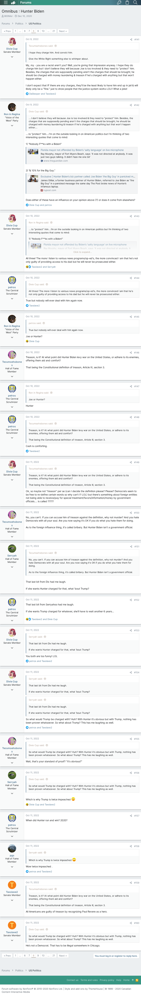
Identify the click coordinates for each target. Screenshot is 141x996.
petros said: (35, 323)
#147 (136, 386)
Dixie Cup (12, 48)
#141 (136, 39)
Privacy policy (107, 980)
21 (53, 30)
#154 (136, 672)
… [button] (20, 30)
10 (43, 30)
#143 (136, 216)
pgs (12, 855)
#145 (136, 316)
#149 (136, 462)
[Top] (133, 980)
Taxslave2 (12, 891)
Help (118, 980)
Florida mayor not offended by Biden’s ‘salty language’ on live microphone (82, 149)
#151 (136, 546)
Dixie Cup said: (37, 111)
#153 (136, 630)
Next (62, 31)
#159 (136, 882)
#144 (136, 278)
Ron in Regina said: (39, 222)
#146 (136, 352)
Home (126, 980)
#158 (136, 846)
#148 (136, 417)
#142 (136, 105)
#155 (136, 738)
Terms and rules (89, 980)
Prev (8, 31)
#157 (136, 815)
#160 (136, 923)
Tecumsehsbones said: (41, 45)
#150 (136, 512)
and (42, 93)
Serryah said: (36, 636)
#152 (136, 599)
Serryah (12, 555)
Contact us (72, 980)
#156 (136, 772)
